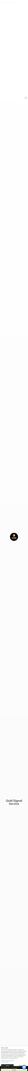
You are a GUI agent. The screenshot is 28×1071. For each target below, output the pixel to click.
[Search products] (26, 97)
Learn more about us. (5, 1062)
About (7, 2)
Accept (14, 1070)
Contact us (13, 2)
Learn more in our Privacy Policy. (7, 1060)
